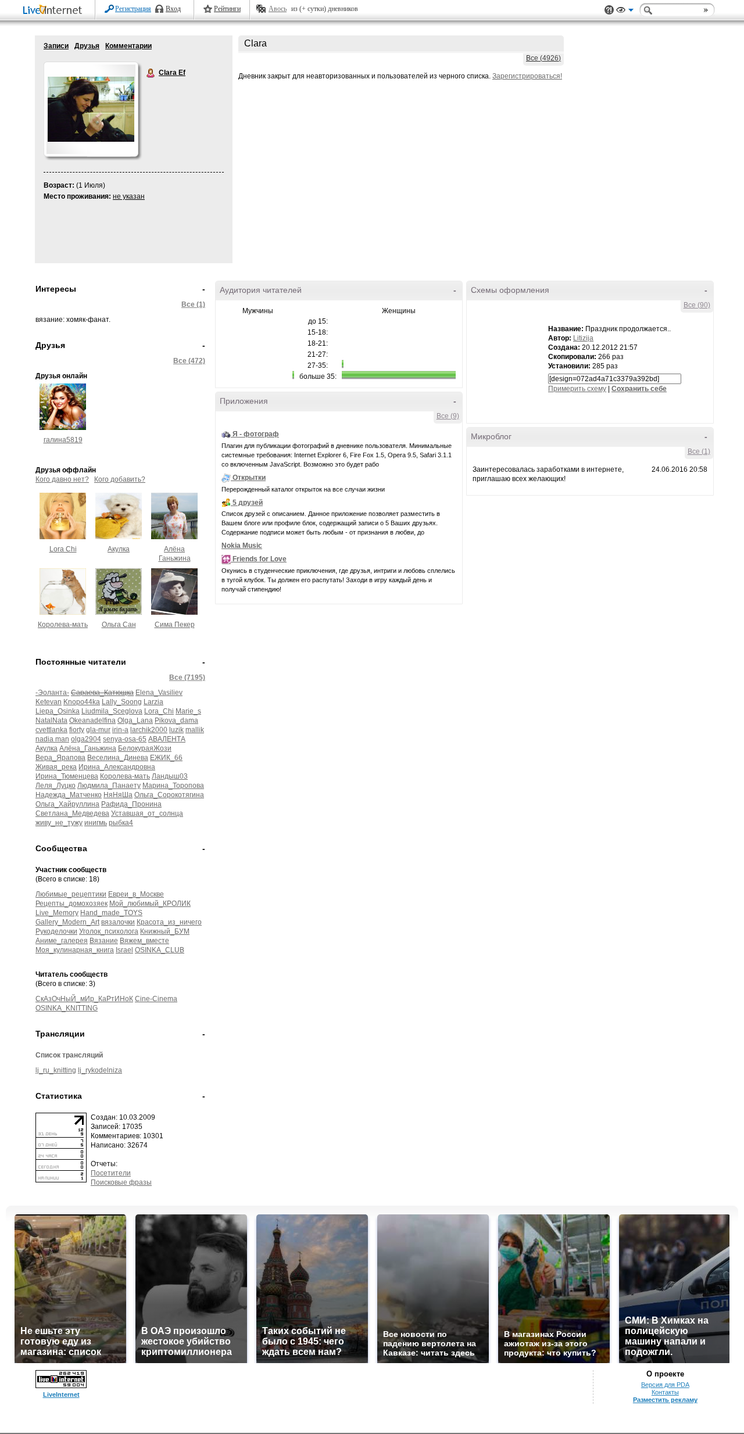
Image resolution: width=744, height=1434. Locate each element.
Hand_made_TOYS (111, 913)
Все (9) (448, 416)
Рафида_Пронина (131, 804)
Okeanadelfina (92, 720)
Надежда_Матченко (68, 795)
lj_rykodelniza (100, 1070)
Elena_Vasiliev (159, 693)
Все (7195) (187, 677)
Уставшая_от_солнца (147, 813)
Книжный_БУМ (164, 931)
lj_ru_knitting (55, 1070)
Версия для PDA (665, 1384)
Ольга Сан (119, 625)
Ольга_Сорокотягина (169, 795)
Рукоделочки (56, 931)
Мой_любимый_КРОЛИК (150, 903)
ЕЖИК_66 (166, 758)
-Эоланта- (52, 693)
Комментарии (128, 46)
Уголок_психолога (108, 931)
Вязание (104, 941)
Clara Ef (151, 73)
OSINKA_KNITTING (66, 1008)
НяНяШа (118, 795)
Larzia (153, 702)
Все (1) (193, 304)
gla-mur (98, 730)
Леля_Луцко (55, 785)
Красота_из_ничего (169, 922)
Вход (173, 9)
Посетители (111, 1173)
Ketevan (48, 702)
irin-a (120, 730)
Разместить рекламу (665, 1399)
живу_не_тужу (59, 823)
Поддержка (609, 10)
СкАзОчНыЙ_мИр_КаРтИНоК (84, 999)
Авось (278, 9)
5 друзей (248, 503)
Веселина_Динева (117, 758)
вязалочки (118, 922)
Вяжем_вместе (144, 941)
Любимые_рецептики (70, 894)
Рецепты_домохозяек (71, 903)
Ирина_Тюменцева (66, 776)
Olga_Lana (135, 720)
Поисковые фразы (121, 1182)
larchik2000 (148, 730)
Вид (625, 11)
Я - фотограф (256, 434)
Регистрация (133, 9)
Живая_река (56, 767)
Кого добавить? (119, 479)
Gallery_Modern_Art (67, 922)
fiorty (76, 730)
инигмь (95, 823)
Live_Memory (56, 913)
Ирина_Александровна (116, 767)
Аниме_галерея (61, 941)
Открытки (249, 478)
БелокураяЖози (144, 748)
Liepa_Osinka (57, 711)
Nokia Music (241, 546)
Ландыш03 (170, 776)
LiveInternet (54, 11)
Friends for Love (260, 559)
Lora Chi (63, 549)
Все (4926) (543, 58)
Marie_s (188, 711)
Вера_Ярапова (60, 758)
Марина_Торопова (173, 785)
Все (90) (697, 305)
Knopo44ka (81, 702)
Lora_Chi (159, 711)
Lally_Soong (122, 702)
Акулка (119, 549)
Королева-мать (63, 625)
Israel (124, 950)
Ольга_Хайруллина (67, 804)
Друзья (86, 46)
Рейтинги (227, 9)
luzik (176, 730)
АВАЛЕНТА (166, 739)
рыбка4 (121, 823)
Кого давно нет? (62, 479)
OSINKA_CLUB (159, 950)
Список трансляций (69, 1055)
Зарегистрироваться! (527, 76)
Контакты (665, 1392)
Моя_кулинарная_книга (74, 950)
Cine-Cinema (156, 999)
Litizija (583, 338)
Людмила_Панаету (109, 785)
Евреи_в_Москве (136, 894)
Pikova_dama (176, 720)
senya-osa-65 (124, 739)
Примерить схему (577, 389)
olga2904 (86, 739)
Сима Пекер (175, 625)
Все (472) (189, 361)
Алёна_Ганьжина (87, 748)
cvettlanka (51, 730)
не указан (129, 196)
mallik (194, 730)
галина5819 (63, 440)
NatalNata (51, 720)
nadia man (52, 739)
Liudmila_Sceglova (111, 711)
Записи (56, 46)
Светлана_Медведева (72, 813)
